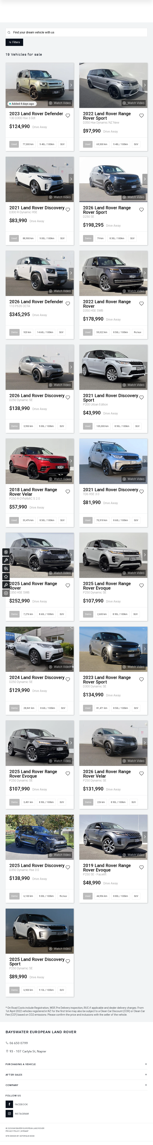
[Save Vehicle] (67, 116)
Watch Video (62, 103)
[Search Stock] (6, 568)
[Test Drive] (6, 585)
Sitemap (24, 1131)
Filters (16, 42)
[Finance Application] (6, 552)
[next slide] (71, 85)
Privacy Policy (13, 1131)
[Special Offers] (6, 576)
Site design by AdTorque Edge (20, 1136)
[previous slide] (8, 85)
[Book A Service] (6, 560)
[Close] (6, 593)
